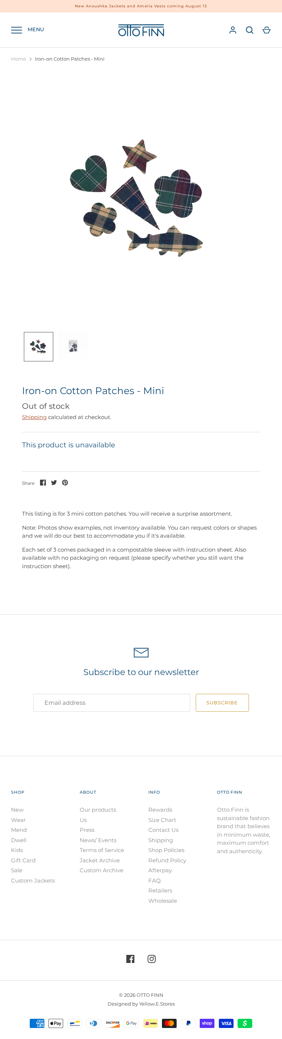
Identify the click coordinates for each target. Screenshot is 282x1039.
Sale (16, 870)
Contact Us (163, 829)
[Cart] (266, 30)
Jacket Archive (100, 860)
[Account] (233, 30)
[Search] (250, 30)
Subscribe (222, 703)
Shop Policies (166, 850)
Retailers (160, 890)
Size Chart (162, 819)
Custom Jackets (33, 880)
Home (18, 59)
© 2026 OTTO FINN (141, 995)
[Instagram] (152, 960)
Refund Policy (167, 860)
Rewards (160, 809)
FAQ (154, 880)
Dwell (18, 840)
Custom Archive (101, 870)
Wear (18, 819)
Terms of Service (102, 850)
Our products (98, 809)
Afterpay (160, 870)
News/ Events (98, 840)
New (17, 809)
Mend (19, 829)
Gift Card (23, 860)
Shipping (34, 417)
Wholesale (162, 900)
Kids (17, 850)
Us (83, 819)
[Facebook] (130, 960)
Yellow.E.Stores (157, 1004)
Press (87, 829)
